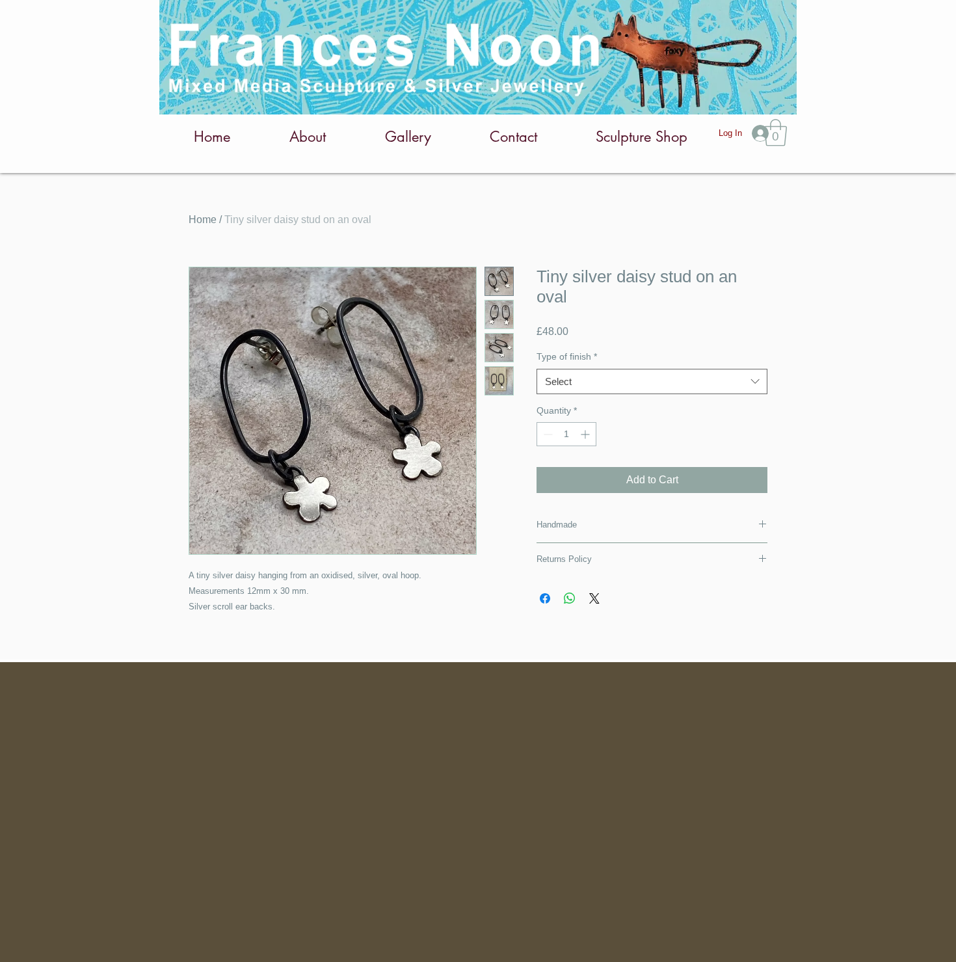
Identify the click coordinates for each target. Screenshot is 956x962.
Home (203, 219)
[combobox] (652, 381)
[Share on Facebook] (545, 598)
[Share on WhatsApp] (570, 598)
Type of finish (567, 356)
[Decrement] (546, 434)
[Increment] (586, 434)
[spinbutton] (566, 434)
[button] (775, 132)
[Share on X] (594, 598)
